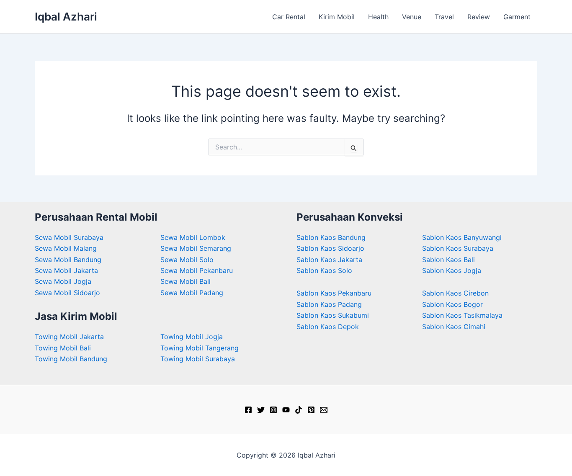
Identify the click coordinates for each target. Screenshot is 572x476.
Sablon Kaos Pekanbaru (333, 293)
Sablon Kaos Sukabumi (332, 315)
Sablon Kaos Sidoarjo (330, 248)
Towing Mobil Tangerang (199, 348)
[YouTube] (286, 410)
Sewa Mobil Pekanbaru (196, 270)
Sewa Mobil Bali (185, 281)
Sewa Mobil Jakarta (66, 270)
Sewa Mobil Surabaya (69, 237)
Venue (411, 17)
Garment (517, 17)
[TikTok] (298, 410)
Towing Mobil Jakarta (69, 336)
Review (478, 17)
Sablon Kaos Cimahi (453, 326)
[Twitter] (261, 410)
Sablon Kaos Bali (448, 259)
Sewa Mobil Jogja (63, 281)
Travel (444, 17)
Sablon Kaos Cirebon (455, 293)
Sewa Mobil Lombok (192, 237)
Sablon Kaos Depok (327, 326)
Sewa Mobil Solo (187, 259)
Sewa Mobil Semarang (195, 248)
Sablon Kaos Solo (324, 270)
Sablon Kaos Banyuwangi (462, 237)
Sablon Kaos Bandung (331, 237)
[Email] (323, 410)
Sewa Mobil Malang (66, 248)
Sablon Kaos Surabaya (457, 248)
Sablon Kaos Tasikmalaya (462, 315)
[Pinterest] (311, 410)
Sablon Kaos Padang (329, 304)
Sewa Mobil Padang (191, 292)
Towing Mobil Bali (63, 348)
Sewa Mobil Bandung (68, 259)
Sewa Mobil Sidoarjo (67, 292)
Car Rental (288, 17)
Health (378, 17)
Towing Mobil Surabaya (197, 359)
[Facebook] (248, 410)
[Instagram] (273, 410)
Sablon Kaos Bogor (452, 304)
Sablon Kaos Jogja (451, 270)
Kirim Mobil (337, 17)
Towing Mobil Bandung (71, 359)
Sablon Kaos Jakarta (329, 259)
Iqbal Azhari (66, 16)
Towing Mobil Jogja (191, 336)
